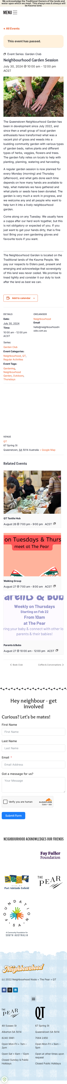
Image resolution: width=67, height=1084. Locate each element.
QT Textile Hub (12, 518)
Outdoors (18, 375)
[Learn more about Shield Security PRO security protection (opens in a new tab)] (4, 1079)
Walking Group (12, 580)
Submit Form (13, 815)
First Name (9, 724)
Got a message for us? (17, 774)
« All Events (11, 28)
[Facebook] (4, 990)
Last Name (9, 741)
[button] (33, 999)
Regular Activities (13, 359)
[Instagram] (9, 990)
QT (24, 355)
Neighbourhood (12, 355)
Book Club (17, 664)
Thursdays (9, 379)
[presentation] (32, 492)
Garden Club (10, 347)
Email (5, 757)
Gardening (9, 368)
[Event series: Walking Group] (54, 586)
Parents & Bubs (12, 645)
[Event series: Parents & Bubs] (57, 650)
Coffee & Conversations (50, 664)
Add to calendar (21, 298)
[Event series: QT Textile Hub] (54, 524)
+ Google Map (47, 449)
